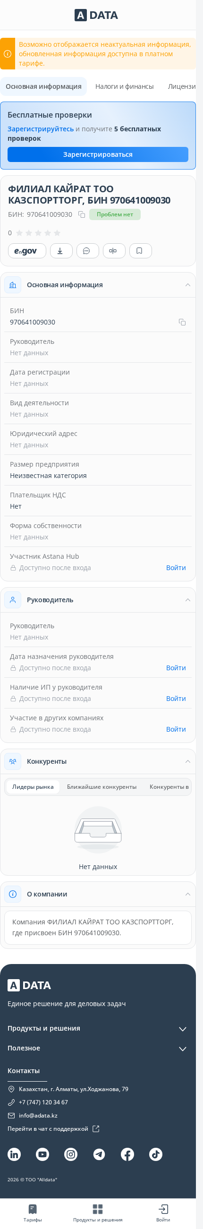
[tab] (33, 787)
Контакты (24, 1070)
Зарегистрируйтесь (41, 128)
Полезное (24, 1047)
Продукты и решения (44, 1028)
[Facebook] (127, 1154)
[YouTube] (42, 1154)
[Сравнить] (114, 250)
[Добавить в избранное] (140, 250)
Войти (176, 567)
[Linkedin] (14, 1154)
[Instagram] (70, 1154)
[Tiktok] (155, 1154)
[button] (97, 285)
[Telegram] (99, 1154)
